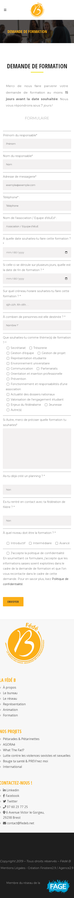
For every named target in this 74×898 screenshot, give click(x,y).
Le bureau (10, 693)
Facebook (12, 795)
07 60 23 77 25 (17, 807)
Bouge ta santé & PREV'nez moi (25, 761)
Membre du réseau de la (23, 883)
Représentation (14, 704)
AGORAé (9, 744)
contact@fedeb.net (20, 823)
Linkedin (12, 790)
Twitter (12, 801)
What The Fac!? (13, 750)
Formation (10, 715)
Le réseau (10, 698)
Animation (10, 709)
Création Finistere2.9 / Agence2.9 (50, 868)
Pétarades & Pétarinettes (21, 739)
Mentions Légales (13, 868)
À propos (9, 687)
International (12, 766)
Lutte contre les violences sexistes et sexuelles (36, 755)
